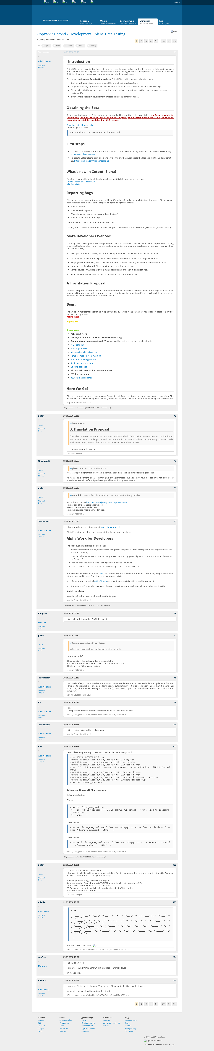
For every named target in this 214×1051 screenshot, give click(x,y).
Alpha (47, 46)
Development (80, 34)
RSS (39, 1023)
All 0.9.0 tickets (73, 184)
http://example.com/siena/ (83, 154)
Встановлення (87, 1026)
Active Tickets (100, 581)
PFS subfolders (77, 344)
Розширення (64, 1023)
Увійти (177, 2)
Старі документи (88, 1023)
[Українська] (83, 2)
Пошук (39, 2)
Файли (108, 22)
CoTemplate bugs (79, 366)
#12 (174, 865)
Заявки (128, 1026)
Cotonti (60, 34)
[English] (46, 2)
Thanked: (41, 66)
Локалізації (64, 1029)
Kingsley (42, 613)
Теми (62, 1026)
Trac (101, 573)
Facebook (41, 1026)
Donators (42, 622)
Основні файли (66, 1020)
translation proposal (110, 527)
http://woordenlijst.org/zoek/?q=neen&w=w (106, 502)
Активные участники (111, 1023)
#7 (175, 635)
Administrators (44, 61)
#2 (175, 416)
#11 (174, 747)
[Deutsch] (65, 2)
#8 (175, 678)
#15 (174, 980)
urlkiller (42, 902)
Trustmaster (44, 52)
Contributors (43, 911)
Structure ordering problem (83, 359)
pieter (41, 416)
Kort (40, 702)
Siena (81, 46)
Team (40, 425)
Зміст (83, 1020)
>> (174, 41)
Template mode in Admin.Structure (87, 355)
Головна (34, 2)
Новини (41, 1020)
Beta (58, 46)
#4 (175, 488)
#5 (175, 521)
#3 (175, 461)
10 (163, 41)
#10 (174, 724)
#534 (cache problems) (81, 377)
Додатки (63, 1031)
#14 (174, 957)
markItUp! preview (79, 348)
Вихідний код (130, 1029)
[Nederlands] (74, 2)
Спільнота (147, 22)
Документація (128, 22)
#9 (175, 702)
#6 (175, 613)
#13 (174, 902)
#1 (175, 52)
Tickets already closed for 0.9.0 (81, 181)
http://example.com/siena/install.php (91, 160)
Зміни (127, 1023)
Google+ (41, 1029)
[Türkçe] (92, 2)
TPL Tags (129, 1031)
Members (42, 966)
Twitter (40, 1031)
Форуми (44, 34)
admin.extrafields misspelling (84, 352)
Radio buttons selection (82, 363)
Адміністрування (88, 1029)
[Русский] (55, 2)
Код (164, 22)
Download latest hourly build (80, 125)
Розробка (85, 1031)
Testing (93, 46)
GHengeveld (44, 461)
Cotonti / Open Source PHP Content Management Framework (56, 14)
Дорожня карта (131, 1020)
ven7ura (42, 957)
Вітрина (106, 1026)
